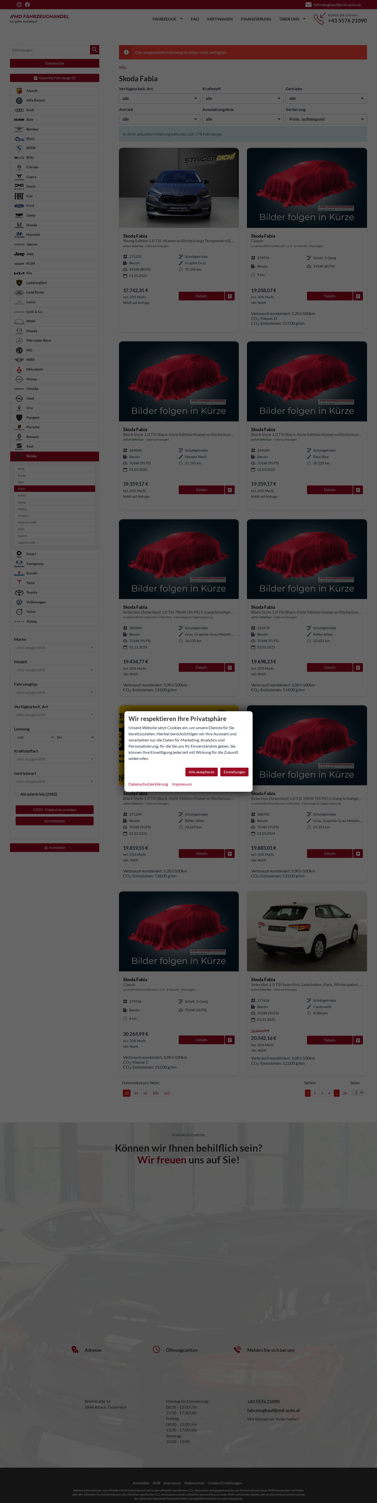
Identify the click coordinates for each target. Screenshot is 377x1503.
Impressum (182, 783)
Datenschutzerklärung (148, 783)
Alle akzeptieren (201, 772)
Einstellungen (234, 772)
